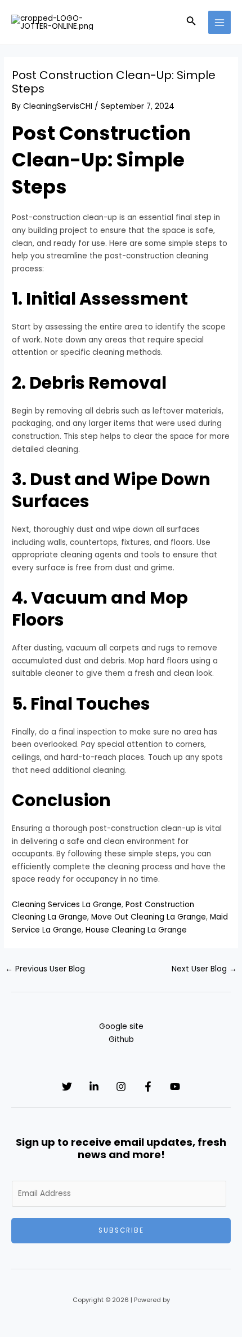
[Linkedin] (94, 1086)
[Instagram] (121, 1086)
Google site (121, 1026)
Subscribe (121, 1230)
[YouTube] (175, 1086)
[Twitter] (67, 1086)
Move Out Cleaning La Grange (148, 917)
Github (121, 1039)
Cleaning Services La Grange (67, 904)
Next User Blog (204, 969)
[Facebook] (148, 1086)
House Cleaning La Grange (136, 930)
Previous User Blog (45, 969)
